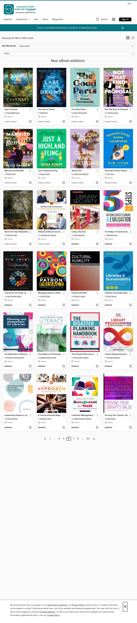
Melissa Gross (112, 235)
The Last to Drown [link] (46, 109)
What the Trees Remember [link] (16, 232)
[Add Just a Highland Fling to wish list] (63, 183)
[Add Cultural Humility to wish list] (97, 305)
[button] (101, 20)
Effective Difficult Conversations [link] (50, 232)
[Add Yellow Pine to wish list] (97, 183)
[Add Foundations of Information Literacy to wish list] (63, 366)
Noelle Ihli (44, 113)
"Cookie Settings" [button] (47, 612)
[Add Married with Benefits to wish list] (30, 183)
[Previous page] (45, 438)
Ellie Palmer (11, 174)
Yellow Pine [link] (76, 171)
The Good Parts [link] (78, 109)
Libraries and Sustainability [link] (117, 293)
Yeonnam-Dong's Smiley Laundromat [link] (117, 171)
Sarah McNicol (12, 419)
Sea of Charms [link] (11, 109)
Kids (36, 19)
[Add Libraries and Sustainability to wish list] (130, 305)
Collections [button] (22, 19)
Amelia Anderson (113, 358)
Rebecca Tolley (45, 419)
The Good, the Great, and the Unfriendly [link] (17, 293)
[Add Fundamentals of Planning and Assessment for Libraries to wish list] (30, 366)
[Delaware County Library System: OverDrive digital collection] (19, 9)
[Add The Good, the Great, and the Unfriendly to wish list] (30, 305)
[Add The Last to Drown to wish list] (63, 122)
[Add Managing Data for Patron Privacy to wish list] (63, 305)
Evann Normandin (80, 113)
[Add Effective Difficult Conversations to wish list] (63, 244)
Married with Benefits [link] (14, 171)
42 (88, 438)
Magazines (57, 19)
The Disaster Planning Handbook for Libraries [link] (83, 354)
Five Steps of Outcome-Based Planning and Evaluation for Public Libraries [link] (117, 232)
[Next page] (94, 438)
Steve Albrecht (79, 235)
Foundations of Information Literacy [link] (50, 354)
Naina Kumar (45, 174)
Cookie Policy (53, 615)
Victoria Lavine (112, 113)
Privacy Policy (78, 605)
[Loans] (114, 20)
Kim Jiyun (110, 174)
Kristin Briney (45, 296)
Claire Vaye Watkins (81, 174)
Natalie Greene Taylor (48, 358)
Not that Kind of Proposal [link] (116, 109)
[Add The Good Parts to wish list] (97, 122)
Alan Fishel (111, 419)
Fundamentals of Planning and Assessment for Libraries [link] (17, 354)
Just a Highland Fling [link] (47, 171)
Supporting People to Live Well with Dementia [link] (17, 415)
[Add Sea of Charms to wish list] (30, 122)
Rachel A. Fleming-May (15, 358)
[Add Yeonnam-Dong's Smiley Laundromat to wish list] (130, 183)
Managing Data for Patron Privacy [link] (50, 293)
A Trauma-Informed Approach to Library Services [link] (50, 415)
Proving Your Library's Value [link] (117, 415)
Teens (45, 19)
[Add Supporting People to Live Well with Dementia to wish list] (30, 427)
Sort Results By (9, 46)
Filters (6, 53)
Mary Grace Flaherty (81, 358)
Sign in (125, 19)
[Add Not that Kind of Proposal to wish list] (130, 122)
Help (129, 4)
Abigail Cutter (12, 235)
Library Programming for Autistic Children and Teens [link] (117, 354)
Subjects (7, 19)
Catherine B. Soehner (48, 235)
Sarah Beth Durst (13, 113)
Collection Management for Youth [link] (83, 415)
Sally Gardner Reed (14, 296)
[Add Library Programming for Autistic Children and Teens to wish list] (130, 366)
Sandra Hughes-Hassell (82, 419)
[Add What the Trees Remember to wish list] (30, 244)
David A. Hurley (79, 296)
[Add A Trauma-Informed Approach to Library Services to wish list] (63, 427)
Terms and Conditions (57, 605)
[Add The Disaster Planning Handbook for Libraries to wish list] (97, 366)
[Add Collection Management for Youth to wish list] (97, 427)
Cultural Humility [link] (79, 293)
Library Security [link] (78, 232)
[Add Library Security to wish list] (97, 244)
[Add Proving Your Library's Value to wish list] (130, 427)
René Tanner (111, 296)
